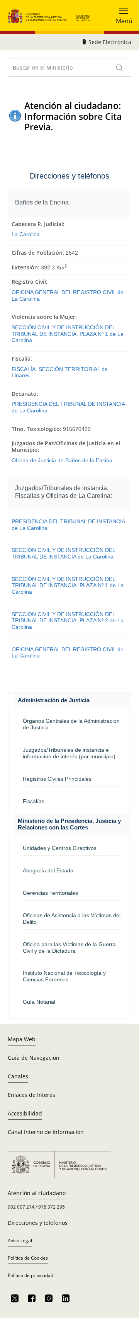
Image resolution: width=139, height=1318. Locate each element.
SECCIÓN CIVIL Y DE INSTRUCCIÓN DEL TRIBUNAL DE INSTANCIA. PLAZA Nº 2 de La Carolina (68, 620)
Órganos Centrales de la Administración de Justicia (71, 724)
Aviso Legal (20, 1240)
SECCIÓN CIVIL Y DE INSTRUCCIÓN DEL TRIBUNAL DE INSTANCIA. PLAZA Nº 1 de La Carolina (68, 333)
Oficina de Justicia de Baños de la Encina (62, 460)
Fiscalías (33, 801)
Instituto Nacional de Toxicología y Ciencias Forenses (64, 976)
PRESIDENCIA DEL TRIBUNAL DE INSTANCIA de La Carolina (68, 407)
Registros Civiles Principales (57, 779)
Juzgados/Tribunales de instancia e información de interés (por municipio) (69, 753)
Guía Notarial (39, 1002)
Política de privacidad (30, 1275)
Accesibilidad (25, 1113)
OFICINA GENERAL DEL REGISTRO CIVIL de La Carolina (68, 295)
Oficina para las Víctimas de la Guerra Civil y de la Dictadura (69, 947)
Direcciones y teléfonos (38, 1222)
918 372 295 (51, 1207)
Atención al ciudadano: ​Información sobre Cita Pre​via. (73, 116)
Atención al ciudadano (37, 1193)
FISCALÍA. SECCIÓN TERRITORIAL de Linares (60, 372)
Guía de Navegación (33, 1057)
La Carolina (26, 234)
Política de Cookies (28, 1258)
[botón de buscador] (119, 67)
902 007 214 (21, 1207)
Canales (18, 1076)
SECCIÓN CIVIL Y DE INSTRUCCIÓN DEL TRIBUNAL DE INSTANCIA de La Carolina (63, 553)
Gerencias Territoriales (50, 893)
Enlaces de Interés (31, 1094)
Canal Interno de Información (46, 1132)
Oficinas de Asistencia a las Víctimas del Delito (71, 918)
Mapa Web (22, 1039)
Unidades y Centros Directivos (60, 848)
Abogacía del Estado (48, 870)
